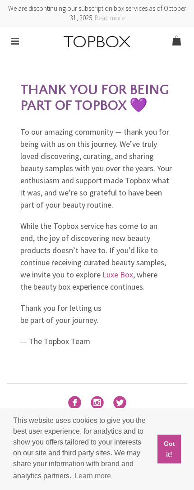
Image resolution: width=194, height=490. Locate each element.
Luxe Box (117, 274)
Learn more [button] (92, 476)
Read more (110, 18)
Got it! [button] (169, 449)
